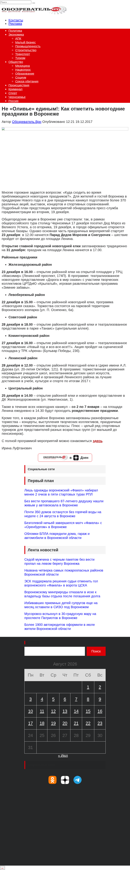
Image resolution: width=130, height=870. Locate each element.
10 (30, 711)
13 (64, 711)
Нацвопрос (23, 69)
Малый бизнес (25, 42)
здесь (97, 441)
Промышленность (27, 46)
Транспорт (22, 54)
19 (53, 723)
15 (88, 711)
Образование (24, 73)
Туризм (20, 58)
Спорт (12, 93)
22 (88, 723)
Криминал (15, 89)
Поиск (32, 642)
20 (64, 723)
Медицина (22, 66)
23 (100, 723)
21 (76, 723)
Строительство (25, 50)
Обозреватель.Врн (26, 122)
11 (42, 711)
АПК (18, 38)
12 (53, 711)
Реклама (15, 23)
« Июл (63, 755)
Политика (15, 30)
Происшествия (18, 85)
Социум (20, 77)
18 (42, 723)
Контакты (15, 20)
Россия (13, 101)
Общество (15, 62)
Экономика (16, 34)
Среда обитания (26, 81)
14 (76, 711)
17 (30, 723)
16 (100, 711)
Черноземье (17, 97)
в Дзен (79, 458)
